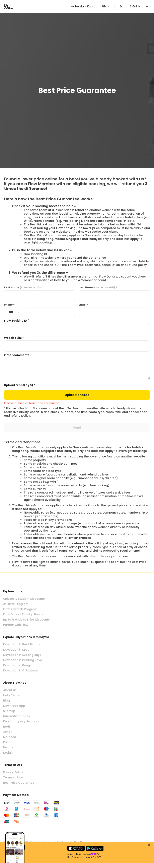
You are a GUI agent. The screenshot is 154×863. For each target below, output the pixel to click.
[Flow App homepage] (8, 6)
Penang (8, 747)
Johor (7, 732)
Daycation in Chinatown (20, 670)
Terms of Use (13, 777)
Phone (9, 304)
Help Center (12, 695)
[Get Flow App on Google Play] (94, 848)
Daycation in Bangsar (19, 665)
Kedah (8, 752)
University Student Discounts (24, 599)
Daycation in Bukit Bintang (22, 644)
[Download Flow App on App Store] (76, 848)
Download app (14, 706)
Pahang (8, 742)
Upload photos (77, 395)
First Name (23, 287)
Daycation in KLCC (16, 649)
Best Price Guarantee (18, 782)
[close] (149, 845)
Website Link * (14, 338)
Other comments (16, 355)
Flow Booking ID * (16, 320)
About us (9, 690)
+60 (10, 312)
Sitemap (9, 711)
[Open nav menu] (147, 6)
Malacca (9, 737)
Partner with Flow (15, 625)
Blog (6, 700)
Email (83, 304)
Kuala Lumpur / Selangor (21, 721)
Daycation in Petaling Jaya (22, 660)
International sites (16, 716)
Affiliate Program (15, 604)
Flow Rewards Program (20, 609)
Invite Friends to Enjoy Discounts (26, 619)
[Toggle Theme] (121, 6)
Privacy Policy (13, 772)
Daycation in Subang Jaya (22, 655)
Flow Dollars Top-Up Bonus (23, 614)
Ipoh (6, 726)
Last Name (98, 287)
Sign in (135, 6)
